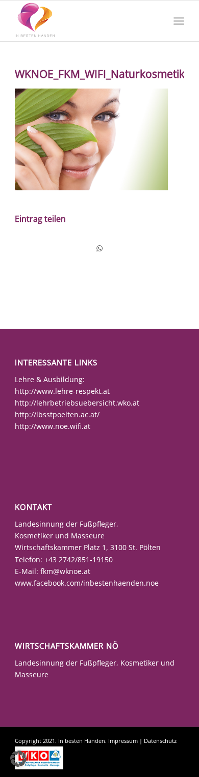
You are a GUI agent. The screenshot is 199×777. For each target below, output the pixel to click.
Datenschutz (160, 740)
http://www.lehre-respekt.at (62, 391)
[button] (18, 758)
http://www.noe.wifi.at (52, 426)
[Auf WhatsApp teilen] (99, 248)
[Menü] (178, 21)
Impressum (123, 740)
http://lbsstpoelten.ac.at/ (57, 414)
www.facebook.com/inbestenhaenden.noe (87, 583)
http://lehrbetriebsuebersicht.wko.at (77, 403)
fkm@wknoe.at (65, 571)
